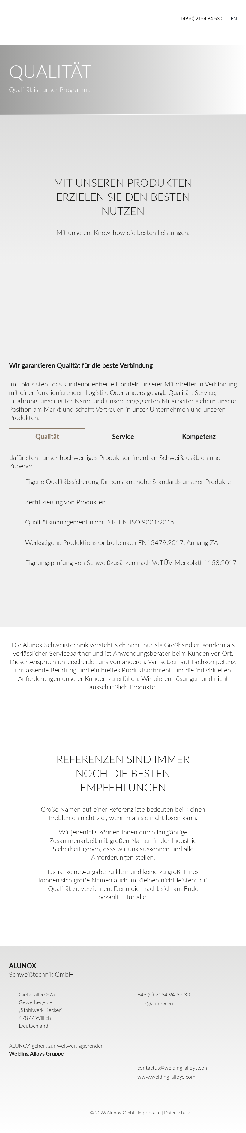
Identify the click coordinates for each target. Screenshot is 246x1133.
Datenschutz (177, 1112)
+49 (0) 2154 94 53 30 (163, 995)
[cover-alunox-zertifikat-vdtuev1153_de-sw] (62, 267)
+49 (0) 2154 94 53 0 (202, 18)
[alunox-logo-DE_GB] (43, 1098)
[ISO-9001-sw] (183, 267)
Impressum (149, 1112)
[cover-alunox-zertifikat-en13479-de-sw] (123, 267)
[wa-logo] (33, 1066)
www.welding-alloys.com (166, 1077)
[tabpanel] (123, 515)
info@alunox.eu (155, 1004)
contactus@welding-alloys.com (172, 1068)
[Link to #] (222, 32)
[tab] (47, 438)
